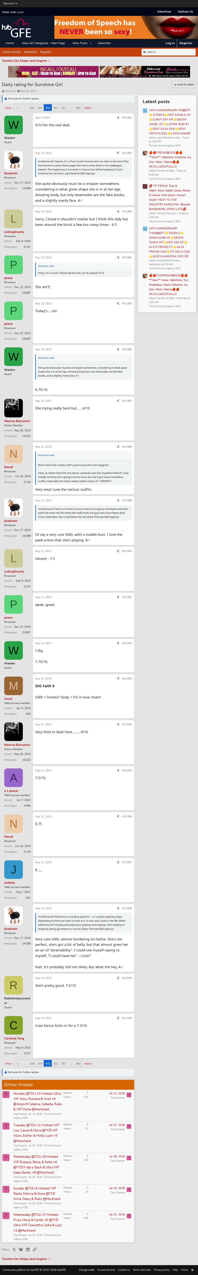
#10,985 (127, 303)
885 (78, 108)
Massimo (10, 91)
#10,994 (127, 724)
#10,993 (127, 678)
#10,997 (127, 862)
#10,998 (127, 908)
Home (10, 43)
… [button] (25, 108)
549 (40, 108)
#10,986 (127, 349)
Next (87, 108)
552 (63, 108)
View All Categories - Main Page (43, 43)
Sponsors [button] (9, 3)
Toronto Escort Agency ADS (164, 145)
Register (45, 52)
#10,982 (127, 153)
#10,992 (127, 643)
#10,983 (127, 211)
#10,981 (127, 118)
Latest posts (156, 101)
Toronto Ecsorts (106, 1270)
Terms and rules (142, 1270)
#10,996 (127, 816)
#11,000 (127, 1018)
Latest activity (11, 52)
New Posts (80, 43)
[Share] (118, 117)
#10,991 (127, 597)
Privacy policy (162, 1270)
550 (47, 108)
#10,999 (127, 978)
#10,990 (127, 551)
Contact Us (185, 12)
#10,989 (127, 500)
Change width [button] (87, 1270)
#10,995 (127, 770)
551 (55, 108)
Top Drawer (20, 1114)
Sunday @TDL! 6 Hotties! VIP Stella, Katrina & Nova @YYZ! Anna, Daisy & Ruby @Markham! (36, 1193)
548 (32, 108)
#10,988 (127, 447)
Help (175, 1270)
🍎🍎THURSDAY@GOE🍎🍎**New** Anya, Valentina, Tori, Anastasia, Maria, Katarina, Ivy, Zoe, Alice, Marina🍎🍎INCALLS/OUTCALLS (169, 284)
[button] (91, 43)
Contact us (124, 1270)
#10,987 (127, 401)
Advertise (164, 12)
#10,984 (127, 257)
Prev (9, 108)
